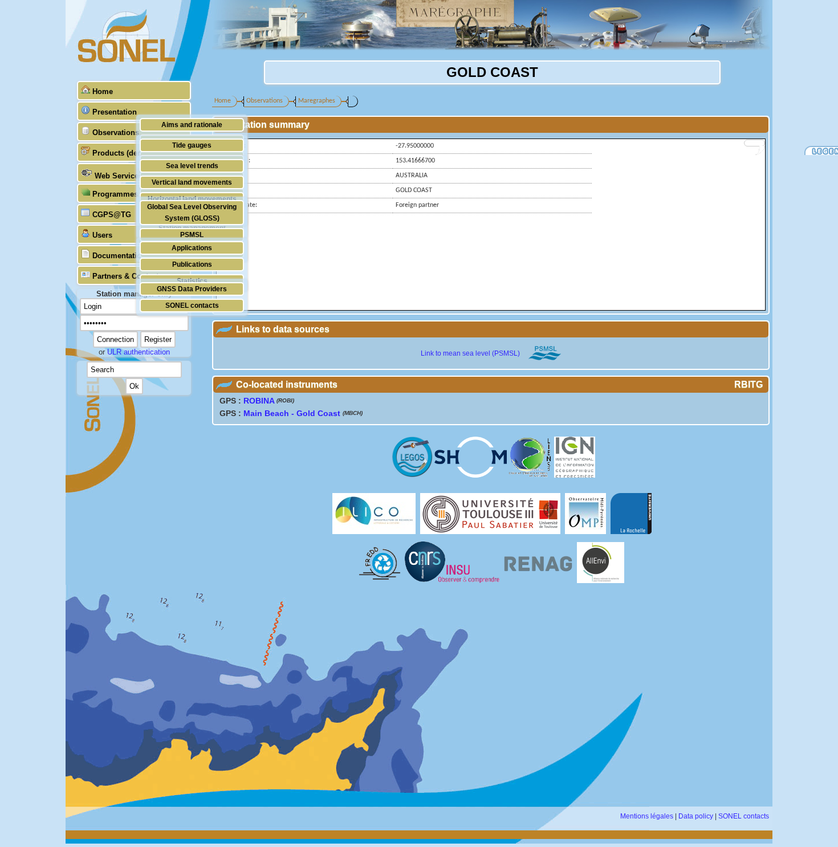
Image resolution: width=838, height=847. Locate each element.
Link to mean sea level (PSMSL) (470, 353)
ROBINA (258, 400)
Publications (192, 264)
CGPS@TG (111, 214)
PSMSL (192, 234)
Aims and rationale (191, 124)
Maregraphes (316, 100)
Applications (192, 247)
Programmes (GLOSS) (131, 194)
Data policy (695, 816)
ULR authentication (138, 352)
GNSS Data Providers (192, 288)
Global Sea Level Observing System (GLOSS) (192, 212)
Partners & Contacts (127, 276)
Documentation (119, 255)
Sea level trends (192, 165)
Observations (115, 132)
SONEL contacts (192, 305)
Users (102, 235)
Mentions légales (646, 816)
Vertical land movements (192, 182)
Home (102, 91)
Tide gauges (191, 145)
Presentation (114, 112)
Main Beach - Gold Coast (291, 413)
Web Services (119, 176)
